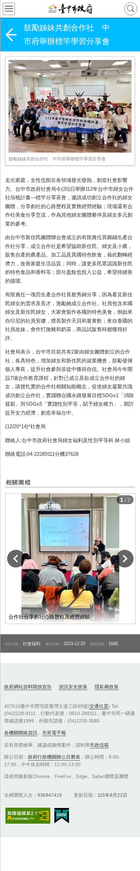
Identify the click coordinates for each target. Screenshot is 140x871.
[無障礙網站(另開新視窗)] (27, 816)
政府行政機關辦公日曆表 (54, 757)
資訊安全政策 (73, 686)
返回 (11, 34)
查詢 (130, 8)
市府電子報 (54, 732)
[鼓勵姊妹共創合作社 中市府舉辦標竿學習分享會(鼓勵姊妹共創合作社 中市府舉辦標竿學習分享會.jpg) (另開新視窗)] (70, 106)
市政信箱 (99, 745)
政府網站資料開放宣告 (28, 686)
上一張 (16, 558)
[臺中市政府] (70, 9)
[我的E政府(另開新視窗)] (61, 816)
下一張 (125, 558)
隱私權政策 (107, 686)
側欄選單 (9, 9)
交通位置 (98, 706)
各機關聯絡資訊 (20, 732)
